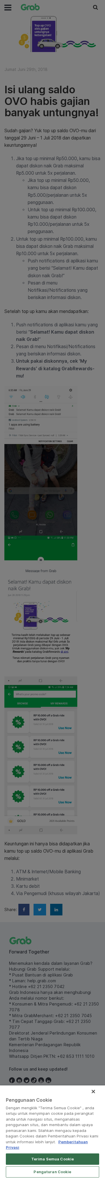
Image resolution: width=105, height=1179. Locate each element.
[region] (52, 1132)
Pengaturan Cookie (52, 1171)
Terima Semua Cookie (52, 1159)
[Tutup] (93, 1091)
